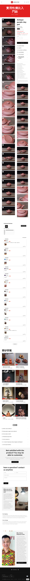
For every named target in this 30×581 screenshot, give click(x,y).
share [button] (18, 60)
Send (6, 483)
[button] (1, 2)
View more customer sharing (20, 562)
